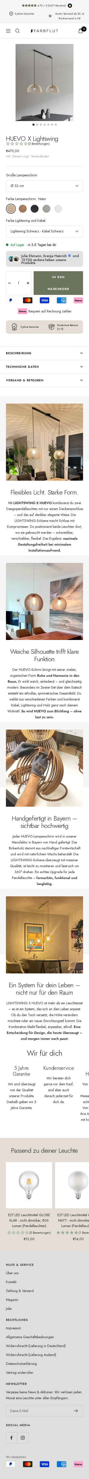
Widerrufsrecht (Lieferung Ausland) (31, 1354)
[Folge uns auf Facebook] (11, 1437)
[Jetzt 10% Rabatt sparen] (76, 1411)
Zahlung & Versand (20, 1290)
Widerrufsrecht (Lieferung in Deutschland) (36, 1345)
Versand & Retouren (25, 380)
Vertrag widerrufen (19, 1372)
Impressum (13, 1328)
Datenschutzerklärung (21, 1363)
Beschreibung (19, 353)
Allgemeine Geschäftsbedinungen (30, 1337)
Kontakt (11, 1281)
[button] (44, 144)
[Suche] (17, 31)
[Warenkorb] (80, 30)
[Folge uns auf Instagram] (22, 1437)
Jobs (9, 1308)
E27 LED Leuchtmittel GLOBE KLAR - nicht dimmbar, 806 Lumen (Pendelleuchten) (29, 1220)
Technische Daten (22, 367)
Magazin (12, 1299)
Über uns (12, 1273)
